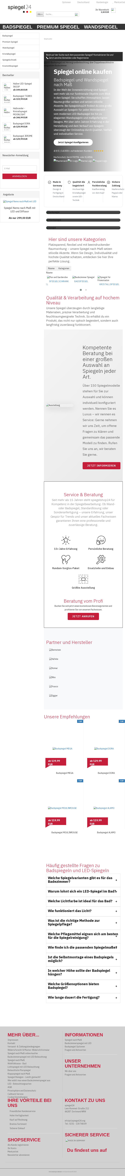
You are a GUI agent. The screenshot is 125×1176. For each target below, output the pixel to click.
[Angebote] (36, 194)
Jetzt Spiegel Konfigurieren (73, 142)
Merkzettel (13, 1151)
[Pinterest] (72, 1159)
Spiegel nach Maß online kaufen (23, 1053)
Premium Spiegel (58, 26)
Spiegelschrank (59, 281)
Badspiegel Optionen (75, 1046)
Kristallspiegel (110, 284)
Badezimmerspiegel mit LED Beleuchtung (27, 1056)
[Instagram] (74, 1159)
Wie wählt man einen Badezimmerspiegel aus (29, 1080)
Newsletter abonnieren (19, 1155)
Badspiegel (17, 26)
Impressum (13, 1040)
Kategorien (64, 268)
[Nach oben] (117, 1171)
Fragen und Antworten (75, 1050)
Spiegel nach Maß (16, 1060)
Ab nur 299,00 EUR (20, 217)
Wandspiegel (101, 26)
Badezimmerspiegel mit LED (78, 1043)
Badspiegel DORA (106, 773)
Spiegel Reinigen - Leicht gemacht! (24, 1077)
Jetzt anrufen (55, 58)
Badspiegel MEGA (64, 773)
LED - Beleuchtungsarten (19, 1083)
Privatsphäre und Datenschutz (22, 1090)
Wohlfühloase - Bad (17, 1063)
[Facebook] (70, 1159)
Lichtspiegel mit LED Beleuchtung (23, 1067)
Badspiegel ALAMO (106, 832)
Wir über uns (70, 1071)
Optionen (66, 2)
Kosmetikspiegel (10, 66)
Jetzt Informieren (101, 465)
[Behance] (68, 1159)
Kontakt (11, 1043)
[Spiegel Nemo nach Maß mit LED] (19, 201)
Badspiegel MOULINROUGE (65, 832)
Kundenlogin (102, 2)
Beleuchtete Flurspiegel (19, 1070)
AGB (10, 1087)
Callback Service (15, 1094)
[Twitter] (76, 1159)
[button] (81, 289)
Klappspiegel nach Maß (19, 1073)
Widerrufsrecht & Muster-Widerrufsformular (29, 1050)
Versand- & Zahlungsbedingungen (24, 1046)
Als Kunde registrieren (18, 1145)
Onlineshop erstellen (55, 1171)
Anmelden (67, 58)
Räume (51, 268)
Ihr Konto (12, 1148)
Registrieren (83, 58)
